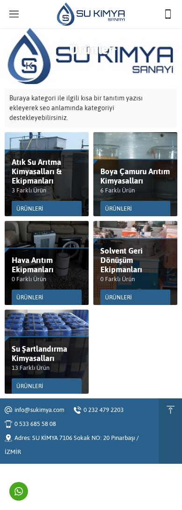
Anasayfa (77, 66)
